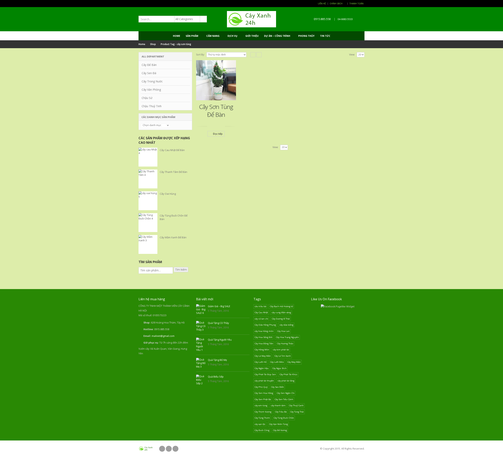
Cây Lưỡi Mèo (277, 361)
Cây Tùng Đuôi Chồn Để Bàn (173, 217)
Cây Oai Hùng (168, 193)
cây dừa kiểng (286, 324)
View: (352, 54)
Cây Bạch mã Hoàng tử (281, 306)
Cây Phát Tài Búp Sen (265, 374)
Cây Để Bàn (149, 65)
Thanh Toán (356, 3)
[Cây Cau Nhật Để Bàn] (148, 157)
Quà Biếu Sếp (216, 376)
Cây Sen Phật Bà (262, 399)
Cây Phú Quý (260, 386)
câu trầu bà (260, 306)
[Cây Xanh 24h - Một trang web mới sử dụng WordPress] (251, 19)
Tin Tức (325, 36)
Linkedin (175, 449)
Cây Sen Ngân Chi (286, 393)
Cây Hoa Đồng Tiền (263, 343)
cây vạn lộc (259, 424)
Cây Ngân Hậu (261, 368)
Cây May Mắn (294, 361)
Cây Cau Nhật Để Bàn (172, 150)
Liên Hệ (322, 3)
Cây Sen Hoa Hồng (263, 393)
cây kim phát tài (281, 349)
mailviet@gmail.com (163, 336)
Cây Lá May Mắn (262, 355)
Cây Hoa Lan (283, 331)
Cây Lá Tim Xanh (282, 355)
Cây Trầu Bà (281, 411)
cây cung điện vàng (281, 312)
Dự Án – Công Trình (277, 36)
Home (176, 36)
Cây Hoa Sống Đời (263, 337)
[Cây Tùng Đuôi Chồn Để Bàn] (148, 222)
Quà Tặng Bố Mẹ (217, 360)
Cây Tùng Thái (297, 411)
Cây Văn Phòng (151, 89)
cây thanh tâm (278, 405)
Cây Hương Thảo (285, 343)
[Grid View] (253, 54)
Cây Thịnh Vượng (262, 411)
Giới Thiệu (252, 36)
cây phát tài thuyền (264, 380)
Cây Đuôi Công (261, 430)
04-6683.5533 (345, 19)
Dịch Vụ (232, 36)
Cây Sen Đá (149, 73)
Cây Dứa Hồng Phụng (265, 324)
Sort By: (200, 54)
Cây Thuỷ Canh (296, 405)
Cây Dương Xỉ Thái (281, 318)
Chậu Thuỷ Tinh (152, 106)
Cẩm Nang (212, 36)
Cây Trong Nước (152, 81)
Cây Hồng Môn (261, 349)
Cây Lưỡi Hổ (260, 361)
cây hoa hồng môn (264, 331)
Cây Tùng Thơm (262, 417)
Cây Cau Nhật (261, 312)
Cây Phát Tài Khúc (288, 374)
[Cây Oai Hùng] (148, 200)
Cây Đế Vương (280, 430)
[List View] (259, 54)
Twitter (169, 449)
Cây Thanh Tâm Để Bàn (173, 172)
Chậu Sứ (147, 98)
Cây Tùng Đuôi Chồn (284, 417)
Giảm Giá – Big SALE (219, 306)
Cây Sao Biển (277, 386)
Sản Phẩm (192, 36)
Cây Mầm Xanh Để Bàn (173, 237)
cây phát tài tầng (285, 380)
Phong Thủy (306, 36)
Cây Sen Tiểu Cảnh (283, 399)
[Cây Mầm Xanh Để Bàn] (148, 244)
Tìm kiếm (181, 269)
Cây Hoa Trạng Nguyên (287, 337)
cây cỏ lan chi (261, 318)
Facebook (162, 449)
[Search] (203, 19)
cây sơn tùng (260, 405)
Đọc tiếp (218, 133)
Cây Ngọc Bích (279, 368)
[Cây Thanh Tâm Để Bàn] (148, 179)
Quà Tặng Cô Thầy (218, 323)
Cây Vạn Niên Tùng (278, 424)
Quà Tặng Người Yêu (220, 339)
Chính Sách (336, 3)
